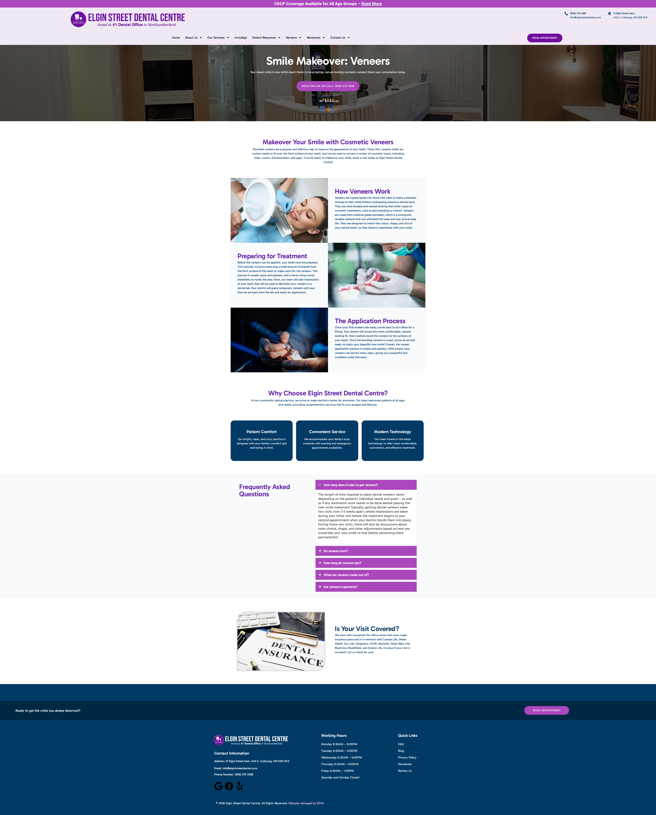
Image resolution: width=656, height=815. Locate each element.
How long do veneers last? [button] (342, 563)
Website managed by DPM (305, 803)
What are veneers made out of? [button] (346, 575)
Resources (313, 37)
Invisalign (241, 37)
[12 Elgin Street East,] (609, 13)
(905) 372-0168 (578, 13)
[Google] (218, 786)
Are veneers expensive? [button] (340, 587)
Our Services (216, 37)
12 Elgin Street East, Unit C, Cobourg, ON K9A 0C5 (257, 761)
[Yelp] (239, 786)
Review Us (405, 771)
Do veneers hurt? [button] (336, 551)
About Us (191, 37)
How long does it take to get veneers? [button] (351, 485)
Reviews (291, 37)
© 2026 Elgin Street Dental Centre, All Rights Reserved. (252, 803)
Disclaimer (405, 764)
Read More (371, 3)
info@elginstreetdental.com (239, 768)
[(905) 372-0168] (566, 13)
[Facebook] (229, 786)
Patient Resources (264, 37)
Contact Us (337, 37)
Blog (401, 751)
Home (176, 37)
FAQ (401, 744)
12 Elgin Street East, (624, 13)
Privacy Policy (407, 757)
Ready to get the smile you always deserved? (47, 710)
